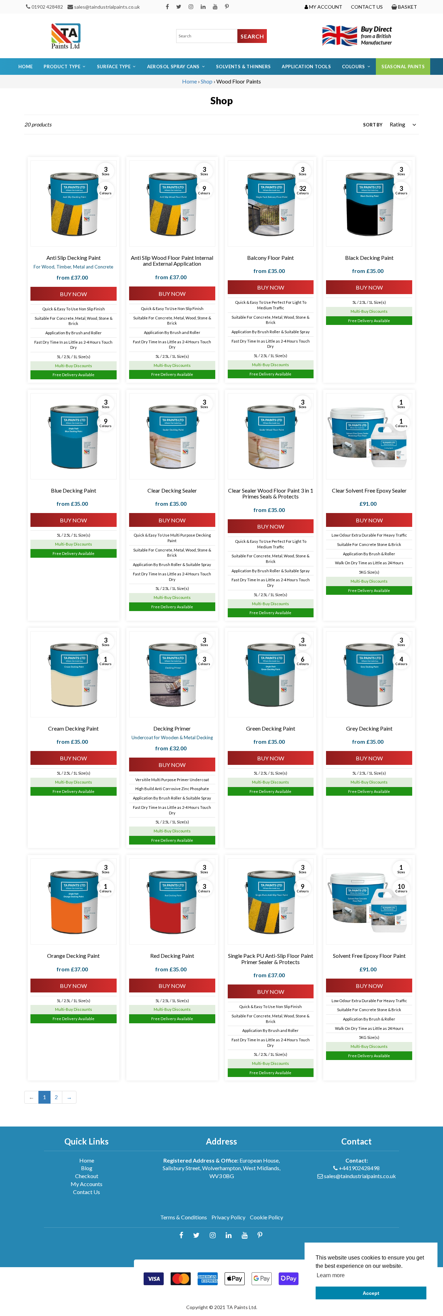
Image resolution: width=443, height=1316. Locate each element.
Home (25, 66)
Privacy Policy (228, 1217)
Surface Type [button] (114, 66)
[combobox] (207, 36)
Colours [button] (353, 66)
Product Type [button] (62, 66)
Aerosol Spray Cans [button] (173, 66)
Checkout (86, 1176)
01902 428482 (47, 7)
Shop (207, 81)
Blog (86, 1168)
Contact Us (86, 1192)
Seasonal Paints (403, 66)
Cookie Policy (266, 1217)
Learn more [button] (331, 1275)
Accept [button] (371, 1293)
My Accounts (86, 1184)
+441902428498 (359, 1168)
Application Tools (306, 66)
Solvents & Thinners (243, 66)
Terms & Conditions (183, 1217)
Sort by (372, 124)
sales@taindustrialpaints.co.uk (107, 7)
